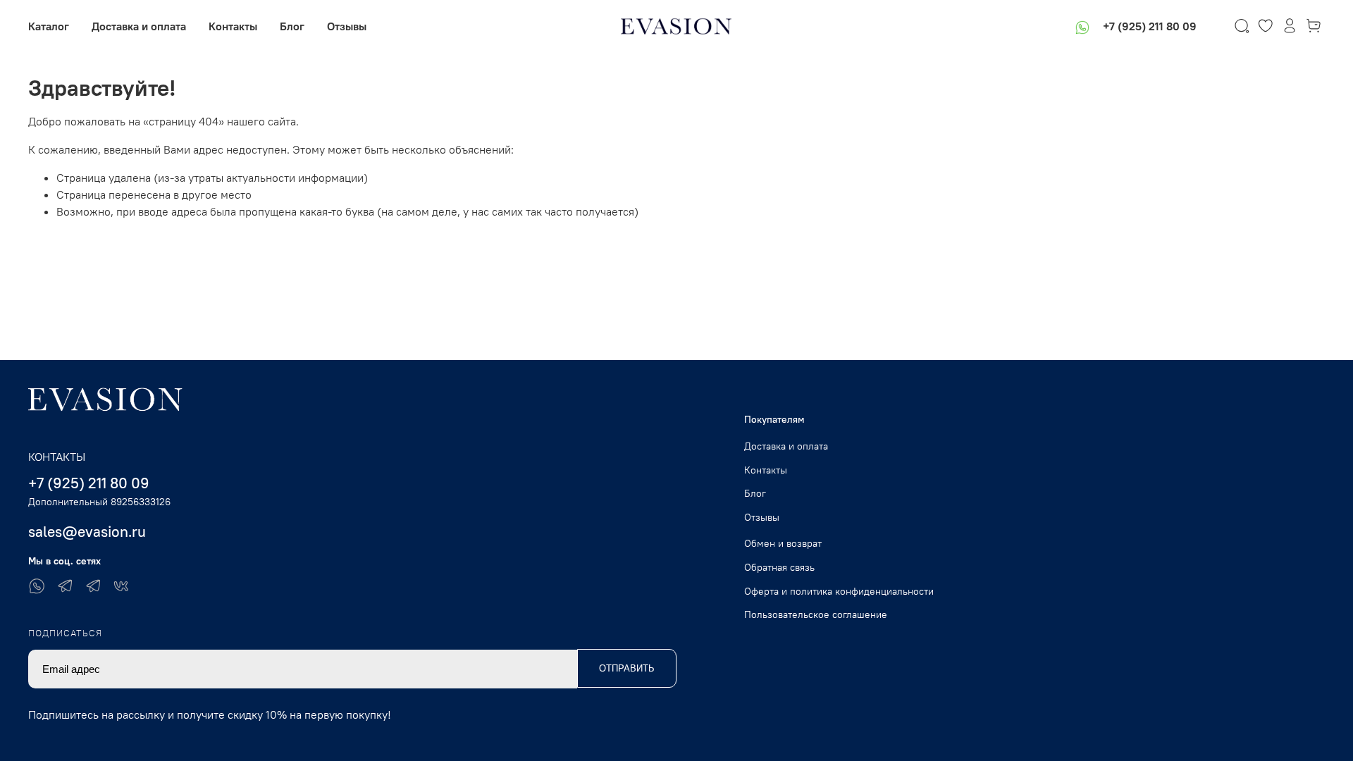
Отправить (627, 668)
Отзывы (346, 26)
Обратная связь (779, 567)
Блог (292, 26)
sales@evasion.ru (87, 531)
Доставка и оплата (139, 26)
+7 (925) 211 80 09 (1150, 26)
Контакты (233, 26)
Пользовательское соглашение (815, 614)
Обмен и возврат (783, 543)
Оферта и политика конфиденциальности (839, 591)
